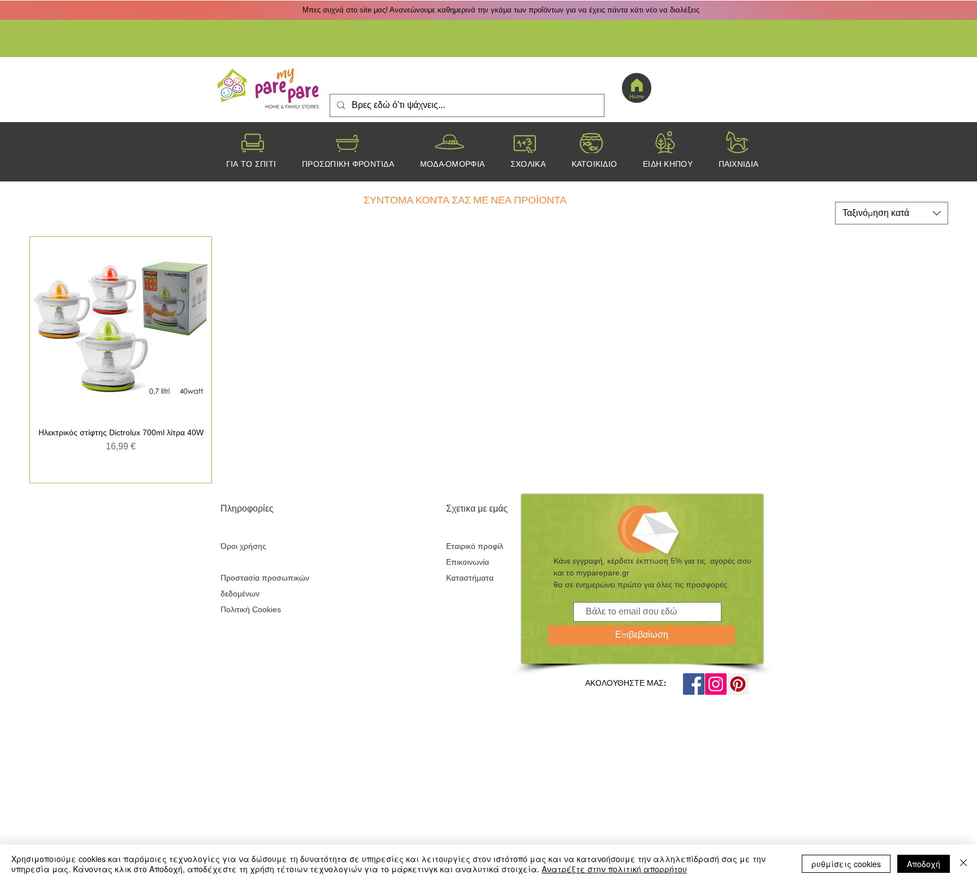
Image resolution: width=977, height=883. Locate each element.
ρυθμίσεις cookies (846, 863)
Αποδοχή (923, 863)
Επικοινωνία (467, 561)
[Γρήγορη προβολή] (120, 327)
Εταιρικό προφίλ (474, 546)
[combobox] (891, 213)
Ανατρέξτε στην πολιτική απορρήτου (614, 869)
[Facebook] (693, 684)
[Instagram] (716, 684)
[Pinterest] (738, 684)
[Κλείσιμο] (963, 864)
